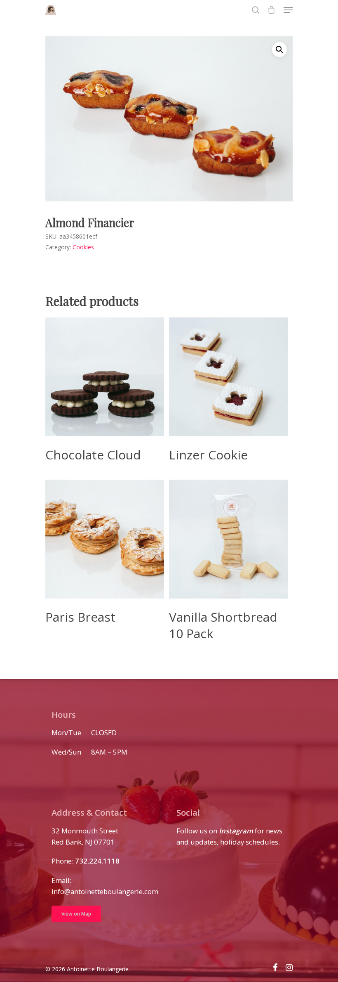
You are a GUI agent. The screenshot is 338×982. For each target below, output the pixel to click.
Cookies (83, 247)
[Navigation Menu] (288, 10)
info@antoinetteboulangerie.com (105, 891)
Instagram (236, 830)
